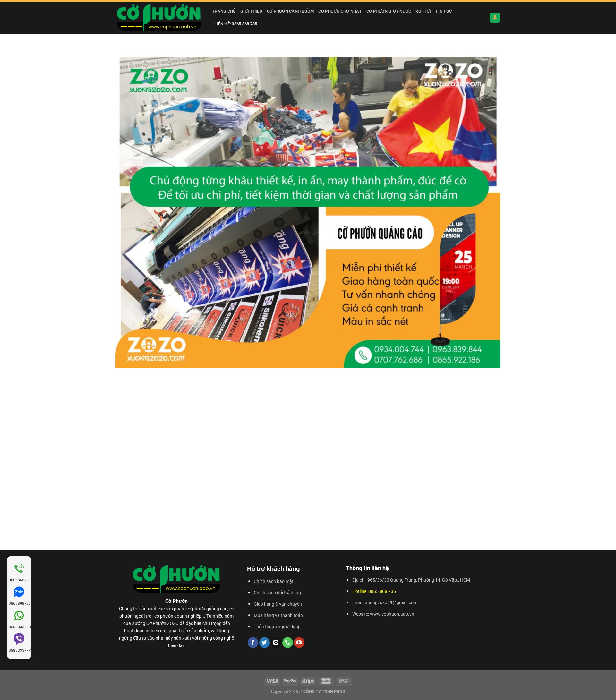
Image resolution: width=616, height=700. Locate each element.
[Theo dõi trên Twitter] (264, 642)
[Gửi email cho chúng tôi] (276, 642)
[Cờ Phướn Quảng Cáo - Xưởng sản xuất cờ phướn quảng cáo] (159, 17)
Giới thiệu (251, 11)
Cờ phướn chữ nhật (340, 11)
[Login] (495, 18)
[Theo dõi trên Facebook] (253, 642)
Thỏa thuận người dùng (277, 626)
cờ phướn (195, 608)
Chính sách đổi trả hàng (277, 592)
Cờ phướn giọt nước (388, 11)
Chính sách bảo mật (274, 581)
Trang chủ (224, 11)
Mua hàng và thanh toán (278, 615)
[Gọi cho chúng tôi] (287, 642)
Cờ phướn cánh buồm (290, 11)
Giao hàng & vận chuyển (278, 604)
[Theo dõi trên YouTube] (299, 642)
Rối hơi (423, 11)
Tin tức (443, 11)
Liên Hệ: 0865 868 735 (235, 23)
